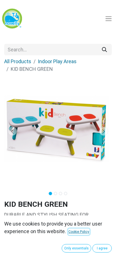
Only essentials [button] (76, 248)
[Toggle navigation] (108, 18)
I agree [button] (102, 248)
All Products (17, 61)
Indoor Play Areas (57, 61)
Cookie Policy (78, 232)
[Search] (104, 49)
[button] (12, 131)
